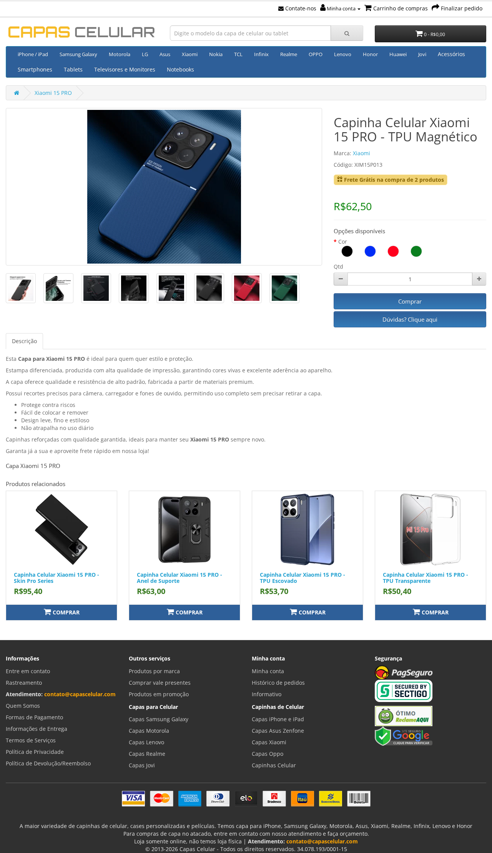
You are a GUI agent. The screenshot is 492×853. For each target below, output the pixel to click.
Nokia (216, 54)
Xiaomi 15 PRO (53, 92)
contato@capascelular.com (80, 694)
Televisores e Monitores (124, 69)
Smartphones (35, 69)
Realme (288, 54)
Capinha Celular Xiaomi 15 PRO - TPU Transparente (425, 577)
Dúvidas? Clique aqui (409, 319)
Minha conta (341, 8)
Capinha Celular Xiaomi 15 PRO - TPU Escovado (302, 577)
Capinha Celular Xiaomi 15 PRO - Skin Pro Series (56, 577)
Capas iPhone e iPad (278, 719)
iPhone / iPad (33, 54)
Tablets (73, 69)
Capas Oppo (267, 753)
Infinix (261, 54)
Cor (342, 241)
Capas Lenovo (146, 742)
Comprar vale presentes (160, 682)
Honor (370, 54)
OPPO (315, 54)
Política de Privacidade (35, 751)
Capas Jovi (142, 765)
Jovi (422, 54)
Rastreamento (24, 682)
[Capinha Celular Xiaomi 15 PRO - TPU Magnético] (164, 187)
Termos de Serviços (31, 740)
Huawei (398, 54)
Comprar (410, 301)
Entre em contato (28, 671)
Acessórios (451, 54)
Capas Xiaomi (269, 742)
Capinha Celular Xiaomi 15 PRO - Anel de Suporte (179, 577)
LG (145, 54)
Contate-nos (300, 8)
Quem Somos (23, 705)
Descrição (24, 341)
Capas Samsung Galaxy (158, 719)
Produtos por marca (154, 671)
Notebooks (180, 69)
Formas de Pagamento (34, 717)
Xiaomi (190, 54)
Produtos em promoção (159, 694)
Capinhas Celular (274, 765)
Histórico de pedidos (278, 682)
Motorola (119, 54)
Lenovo (342, 54)
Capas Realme (147, 753)
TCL (238, 54)
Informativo (266, 694)
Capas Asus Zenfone (278, 730)
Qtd (338, 266)
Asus (165, 54)
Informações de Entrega (36, 728)
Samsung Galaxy (78, 54)
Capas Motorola (149, 730)
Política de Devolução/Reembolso (48, 763)
